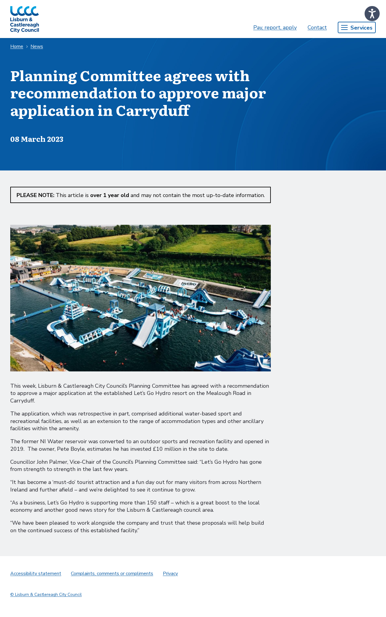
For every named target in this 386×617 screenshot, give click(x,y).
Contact (317, 27)
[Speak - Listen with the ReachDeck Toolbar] (372, 13)
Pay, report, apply (275, 27)
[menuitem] (275, 27)
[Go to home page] (24, 19)
